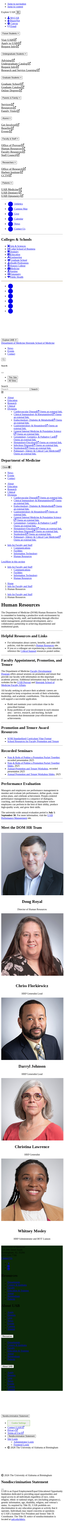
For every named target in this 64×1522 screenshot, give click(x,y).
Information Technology (25, 553)
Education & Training (18, 1290)
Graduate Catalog (11, 87)
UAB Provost (24, 682)
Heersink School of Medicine (40, 343)
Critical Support (28, 651)
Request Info (8, 46)
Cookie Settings (19, 1423)
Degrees (11, 1315)
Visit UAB (7, 40)
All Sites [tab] (12, 381)
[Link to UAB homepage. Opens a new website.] (32, 1413)
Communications (22, 548)
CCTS (5, 175)
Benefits (6, 128)
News (10, 348)
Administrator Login (24, 1442)
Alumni (5, 118)
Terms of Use (15, 1433)
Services (6, 104)
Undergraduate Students (13, 54)
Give (9, 1318)
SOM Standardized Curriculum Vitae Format (29, 738)
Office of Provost (11, 145)
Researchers (8, 162)
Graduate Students (11, 77)
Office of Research (12, 169)
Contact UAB (15, 1427)
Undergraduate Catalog (14, 63)
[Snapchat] (10, 306)
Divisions (12, 408)
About (10, 1293)
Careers (11, 1326)
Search (4, 386)
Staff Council (8, 155)
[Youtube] (10, 301)
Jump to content (15, 6)
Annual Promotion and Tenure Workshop (27, 768)
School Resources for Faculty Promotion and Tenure (33, 741)
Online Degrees (10, 90)
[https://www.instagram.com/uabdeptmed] (8, 1266)
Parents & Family (10, 98)
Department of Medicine (13, 343)
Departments (13, 1282)
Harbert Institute (10, 172)
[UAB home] (32, 321)
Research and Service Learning (18, 70)
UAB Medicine (9, 189)
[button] (32, 561)
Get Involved (8, 125)
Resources (7, 107)
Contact (11, 354)
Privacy (12, 1430)
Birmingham (13, 1296)
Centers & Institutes (17, 1285)
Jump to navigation (16, 3)
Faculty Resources (11, 151)
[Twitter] (10, 291)
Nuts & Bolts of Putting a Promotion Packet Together (33, 757)
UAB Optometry (10, 196)
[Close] (18, 12)
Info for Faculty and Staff (19, 545)
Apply (10, 1312)
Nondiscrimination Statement (15, 1416)
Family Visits (8, 111)
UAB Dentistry (9, 192)
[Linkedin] (10, 311)
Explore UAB (8, 340)
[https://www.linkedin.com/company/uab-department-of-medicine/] (8, 1269)
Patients (6, 183)
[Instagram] (10, 296)
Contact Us (6, 1258)
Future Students (10, 33)
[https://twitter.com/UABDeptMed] (8, 1263)
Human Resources (11, 148)
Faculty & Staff (9, 139)
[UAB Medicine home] (32, 337)
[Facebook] (10, 286)
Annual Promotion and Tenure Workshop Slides (31, 774)
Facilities (18, 550)
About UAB (7, 1366)
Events (5, 131)
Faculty (11, 1287)
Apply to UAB (9, 43)
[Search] (3, 359)
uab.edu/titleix (18, 1519)
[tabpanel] (32, 388)
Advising (6, 60)
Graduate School (10, 84)
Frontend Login (21, 1444)
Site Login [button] (12, 1439)
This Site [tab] (13, 377)
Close (5, 467)
